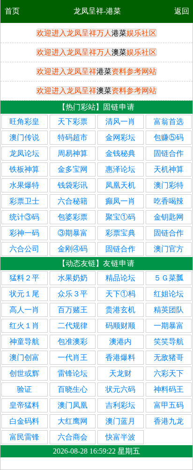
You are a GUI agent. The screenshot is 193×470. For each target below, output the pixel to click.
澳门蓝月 (120, 421)
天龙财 (120, 373)
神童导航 (24, 341)
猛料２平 (24, 278)
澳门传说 (24, 137)
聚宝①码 (120, 217)
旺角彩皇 (24, 121)
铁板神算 (24, 169)
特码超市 (73, 137)
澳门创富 (24, 357)
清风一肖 (120, 121)
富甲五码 (169, 405)
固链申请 (119, 107)
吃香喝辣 (169, 201)
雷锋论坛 (73, 373)
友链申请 (119, 263)
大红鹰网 (73, 421)
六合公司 (24, 249)
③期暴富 (73, 233)
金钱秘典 (120, 153)
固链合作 (169, 153)
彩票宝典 (120, 233)
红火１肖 (24, 326)
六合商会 (73, 437)
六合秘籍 (73, 201)
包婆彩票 (73, 217)
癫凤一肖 (120, 201)
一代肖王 (73, 357)
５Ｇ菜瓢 (169, 278)
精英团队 (169, 310)
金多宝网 (73, 169)
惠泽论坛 (120, 169)
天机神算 (169, 169)
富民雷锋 (24, 437)
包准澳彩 (73, 341)
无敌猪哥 (169, 357)
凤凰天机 (120, 185)
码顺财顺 (120, 326)
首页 (12, 11)
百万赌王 (73, 310)
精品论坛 (120, 278)
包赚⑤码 (169, 137)
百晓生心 (73, 389)
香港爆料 (120, 357)
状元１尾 (24, 294)
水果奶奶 (73, 278)
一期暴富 (169, 326)
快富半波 (120, 437)
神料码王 (169, 389)
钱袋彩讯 (73, 185)
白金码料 (24, 421)
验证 (24, 389)
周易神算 (73, 153)
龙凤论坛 (24, 153)
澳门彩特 (169, 185)
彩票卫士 (24, 201)
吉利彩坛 (120, 405)
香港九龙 (169, 421)
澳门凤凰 (73, 405)
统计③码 (24, 217)
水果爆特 (24, 185)
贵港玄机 (120, 310)
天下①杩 (120, 294)
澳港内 (120, 341)
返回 (181, 11)
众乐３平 (73, 294)
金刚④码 (73, 249)
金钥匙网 (169, 217)
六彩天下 (169, 373)
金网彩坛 (120, 137)
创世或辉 (24, 373)
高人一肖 (24, 310)
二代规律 (73, 326)
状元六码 (120, 389)
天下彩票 (73, 121)
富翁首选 (169, 121)
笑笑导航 (169, 341)
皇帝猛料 (24, 405)
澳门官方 (169, 249)
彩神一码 (24, 233)
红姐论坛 (169, 294)
